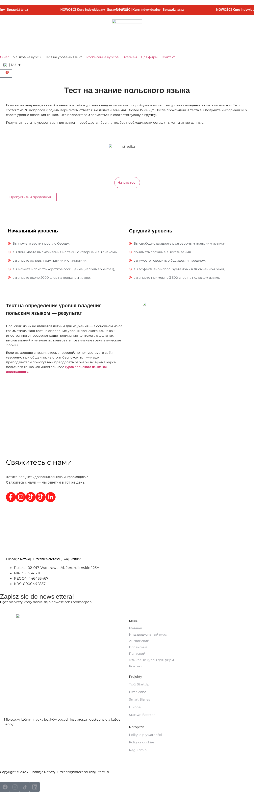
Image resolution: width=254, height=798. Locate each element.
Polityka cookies (141, 742)
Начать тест (127, 182)
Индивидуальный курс (148, 634)
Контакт (168, 57)
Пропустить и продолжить (31, 197)
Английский (139, 641)
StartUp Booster (142, 715)
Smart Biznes (139, 699)
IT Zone (135, 707)
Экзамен (130, 57)
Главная (135, 628)
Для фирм (149, 57)
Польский (137, 653)
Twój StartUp (139, 684)
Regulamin (138, 750)
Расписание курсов (102, 57)
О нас (4, 57)
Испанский (138, 647)
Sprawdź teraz (164, 9)
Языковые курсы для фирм (151, 660)
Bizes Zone (137, 692)
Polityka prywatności (145, 735)
